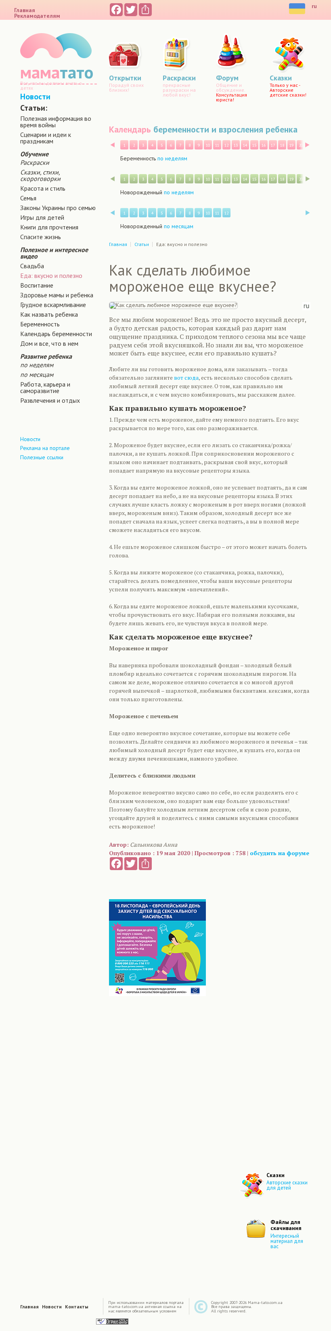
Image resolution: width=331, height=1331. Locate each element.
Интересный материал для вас (286, 1241)
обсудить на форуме (279, 853)
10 (208, 145)
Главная (24, 10)
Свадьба (32, 266)
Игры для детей (42, 217)
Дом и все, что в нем (49, 343)
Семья (28, 198)
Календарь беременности (56, 334)
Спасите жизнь (40, 237)
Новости (35, 96)
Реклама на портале (45, 448)
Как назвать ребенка (49, 314)
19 (291, 145)
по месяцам (36, 374)
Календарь (130, 129)
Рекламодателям (37, 16)
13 (236, 145)
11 (217, 145)
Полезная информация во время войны (55, 121)
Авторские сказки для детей (287, 1185)
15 (254, 145)
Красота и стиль (42, 188)
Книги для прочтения (49, 227)
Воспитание (36, 285)
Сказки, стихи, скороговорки (40, 175)
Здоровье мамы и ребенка (56, 295)
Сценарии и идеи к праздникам (45, 137)
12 (226, 145)
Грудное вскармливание (53, 305)
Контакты (76, 1307)
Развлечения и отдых (50, 400)
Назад (112, 144)
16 (264, 145)
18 (282, 145)
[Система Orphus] (112, 1321)
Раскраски (34, 162)
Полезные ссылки (41, 457)
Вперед (307, 144)
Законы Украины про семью (58, 208)
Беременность (40, 324)
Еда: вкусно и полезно (51, 275)
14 (245, 145)
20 (301, 145)
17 (273, 145)
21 (310, 145)
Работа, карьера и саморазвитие (45, 387)
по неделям (36, 365)
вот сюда (186, 377)
